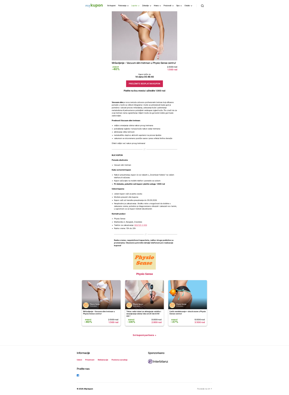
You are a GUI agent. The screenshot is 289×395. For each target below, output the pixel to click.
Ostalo (187, 6)
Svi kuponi (111, 6)
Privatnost (89, 360)
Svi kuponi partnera (144, 335)
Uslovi (79, 360)
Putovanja (122, 6)
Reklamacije (103, 360)
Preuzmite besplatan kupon (144, 84)
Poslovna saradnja (119, 360)
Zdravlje (145, 6)
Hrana (156, 6)
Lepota (134, 6)
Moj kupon (88, 389)
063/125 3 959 (140, 225)
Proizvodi (167, 6)
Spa (177, 6)
